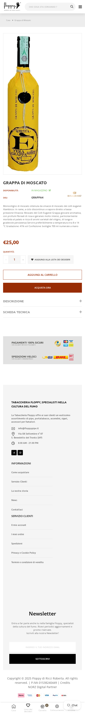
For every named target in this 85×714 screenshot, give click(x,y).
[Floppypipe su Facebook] (14, 452)
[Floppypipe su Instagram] (20, 452)
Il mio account (18, 525)
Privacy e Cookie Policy (23, 552)
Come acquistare (20, 472)
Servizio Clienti (19, 481)
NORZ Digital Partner (42, 687)
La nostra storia (19, 491)
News (14, 500)
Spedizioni (16, 543)
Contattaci (17, 509)
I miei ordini (17, 534)
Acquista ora (42, 287)
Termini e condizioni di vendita (27, 562)
